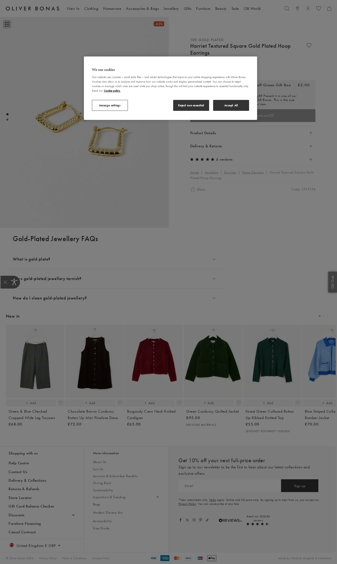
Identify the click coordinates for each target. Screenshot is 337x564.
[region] (170, 88)
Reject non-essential (191, 105)
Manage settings (110, 105)
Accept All (231, 105)
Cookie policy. (112, 90)
